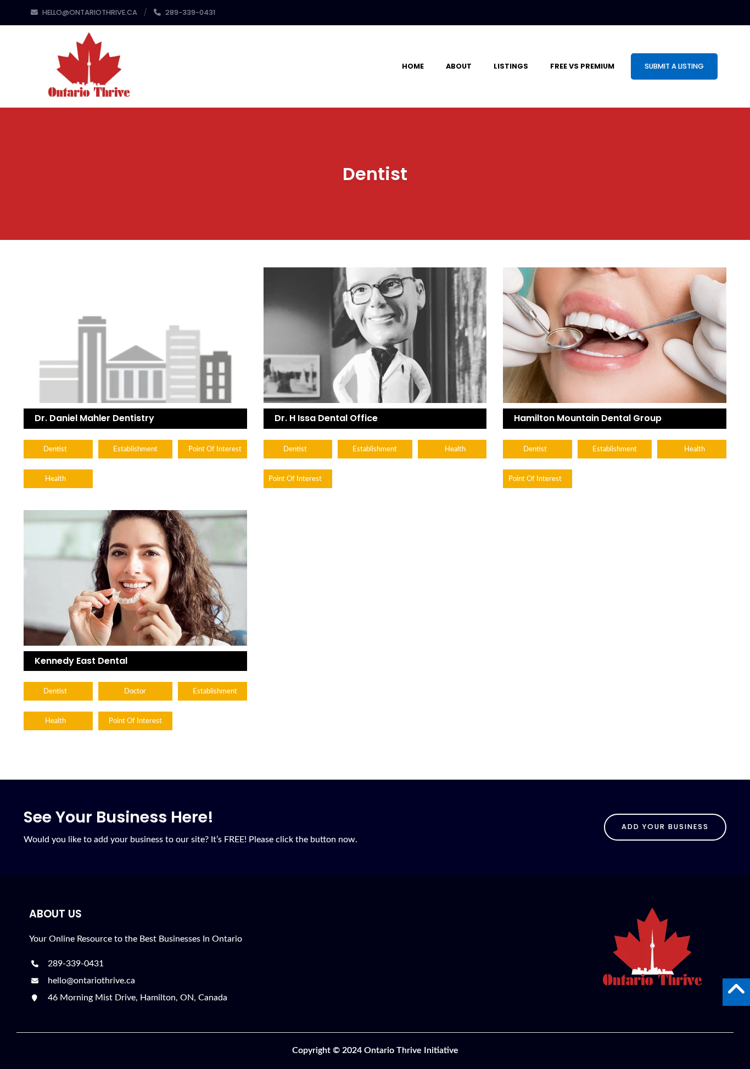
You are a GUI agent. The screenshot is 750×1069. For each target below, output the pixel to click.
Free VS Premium (582, 66)
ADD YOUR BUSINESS (665, 826)
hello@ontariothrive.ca (90, 980)
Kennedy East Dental (81, 660)
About (459, 66)
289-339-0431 (75, 963)
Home (413, 66)
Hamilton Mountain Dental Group (588, 418)
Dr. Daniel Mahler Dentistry (94, 418)
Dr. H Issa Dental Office (326, 418)
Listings (511, 66)
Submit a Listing (674, 66)
